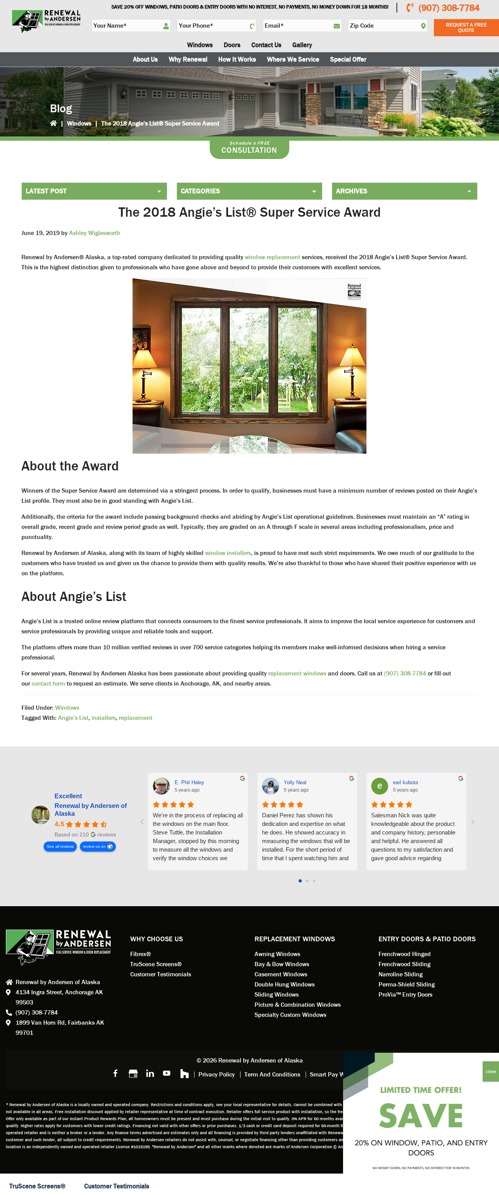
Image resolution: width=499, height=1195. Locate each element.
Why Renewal (188, 59)
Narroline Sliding (401, 974)
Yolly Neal (295, 782)
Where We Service (293, 59)
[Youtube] (166, 1073)
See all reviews (60, 846)
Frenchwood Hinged (405, 954)
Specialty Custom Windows (290, 1015)
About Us (145, 59)
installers (104, 718)
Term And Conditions (272, 1074)
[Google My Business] (132, 1073)
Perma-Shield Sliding (407, 984)
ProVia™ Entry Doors (405, 994)
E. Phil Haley (189, 782)
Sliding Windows (277, 994)
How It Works (237, 59)
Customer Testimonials (160, 974)
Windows (79, 123)
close (491, 1071)
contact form (48, 683)
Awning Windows (277, 954)
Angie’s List (73, 718)
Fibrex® (140, 954)
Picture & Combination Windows (298, 1005)
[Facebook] (115, 1073)
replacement (135, 718)
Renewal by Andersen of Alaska (91, 810)
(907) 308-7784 (449, 8)
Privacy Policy (216, 1074)
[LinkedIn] (149, 1073)
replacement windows (297, 673)
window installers (227, 553)
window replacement (273, 257)
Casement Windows (281, 974)
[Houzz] (184, 1073)
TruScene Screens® (156, 964)
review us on (94, 846)
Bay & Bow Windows (282, 964)
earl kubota (405, 782)
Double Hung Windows (285, 984)
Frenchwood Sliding (404, 964)
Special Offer (348, 59)
